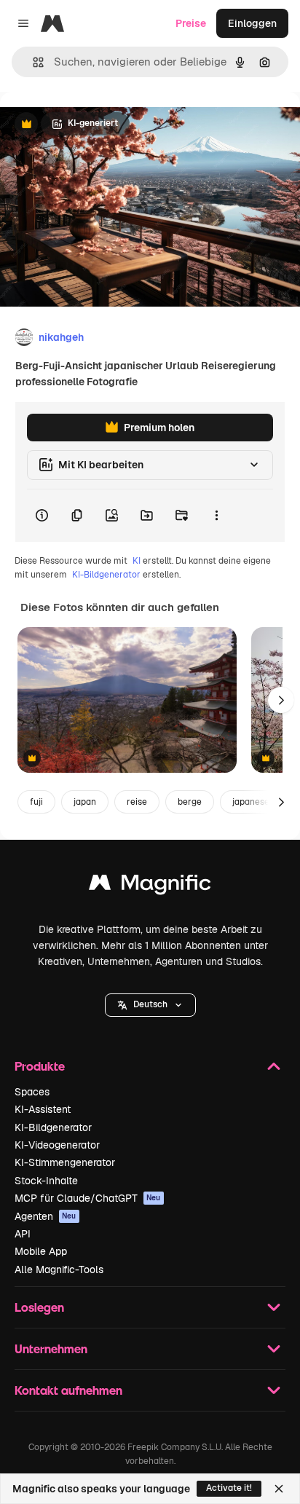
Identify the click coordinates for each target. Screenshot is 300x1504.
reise (137, 802)
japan (85, 802)
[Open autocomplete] (32, 62)
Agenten (45, 1216)
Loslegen (39, 1307)
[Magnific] (150, 886)
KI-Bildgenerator (106, 574)
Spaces (32, 1091)
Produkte (40, 1066)
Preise (190, 23)
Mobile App (41, 1251)
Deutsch (150, 1004)
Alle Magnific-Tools (59, 1269)
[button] (150, 1005)
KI (137, 561)
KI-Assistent (43, 1109)
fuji (36, 802)
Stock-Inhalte (46, 1180)
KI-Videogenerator (57, 1144)
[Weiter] (281, 700)
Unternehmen (51, 1348)
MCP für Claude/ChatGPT (88, 1198)
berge (190, 802)
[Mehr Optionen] (216, 515)
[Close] (279, 1488)
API (23, 1233)
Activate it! (229, 1488)
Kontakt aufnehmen (68, 1390)
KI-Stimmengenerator (65, 1162)
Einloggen (252, 23)
